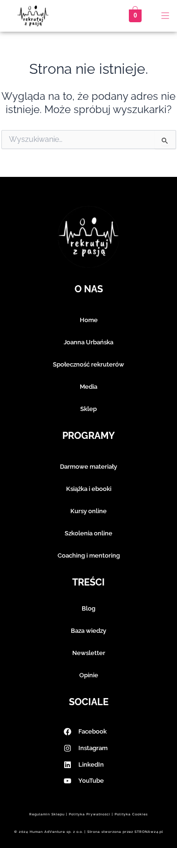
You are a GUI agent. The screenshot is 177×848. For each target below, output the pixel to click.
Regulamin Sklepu (47, 814)
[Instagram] (67, 748)
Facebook (92, 731)
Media (88, 386)
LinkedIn (91, 764)
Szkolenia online (88, 533)
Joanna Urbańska (88, 342)
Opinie (88, 675)
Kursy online (88, 511)
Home (89, 319)
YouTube (91, 780)
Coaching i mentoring (89, 555)
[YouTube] (67, 781)
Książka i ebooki (88, 488)
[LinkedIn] (67, 765)
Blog (88, 608)
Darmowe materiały (88, 466)
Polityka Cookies (131, 814)
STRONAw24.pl (149, 832)
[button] (165, 16)
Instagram (93, 748)
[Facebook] (67, 731)
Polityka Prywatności (89, 814)
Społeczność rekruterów (88, 364)
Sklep (88, 408)
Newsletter (88, 652)
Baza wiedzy (88, 630)
